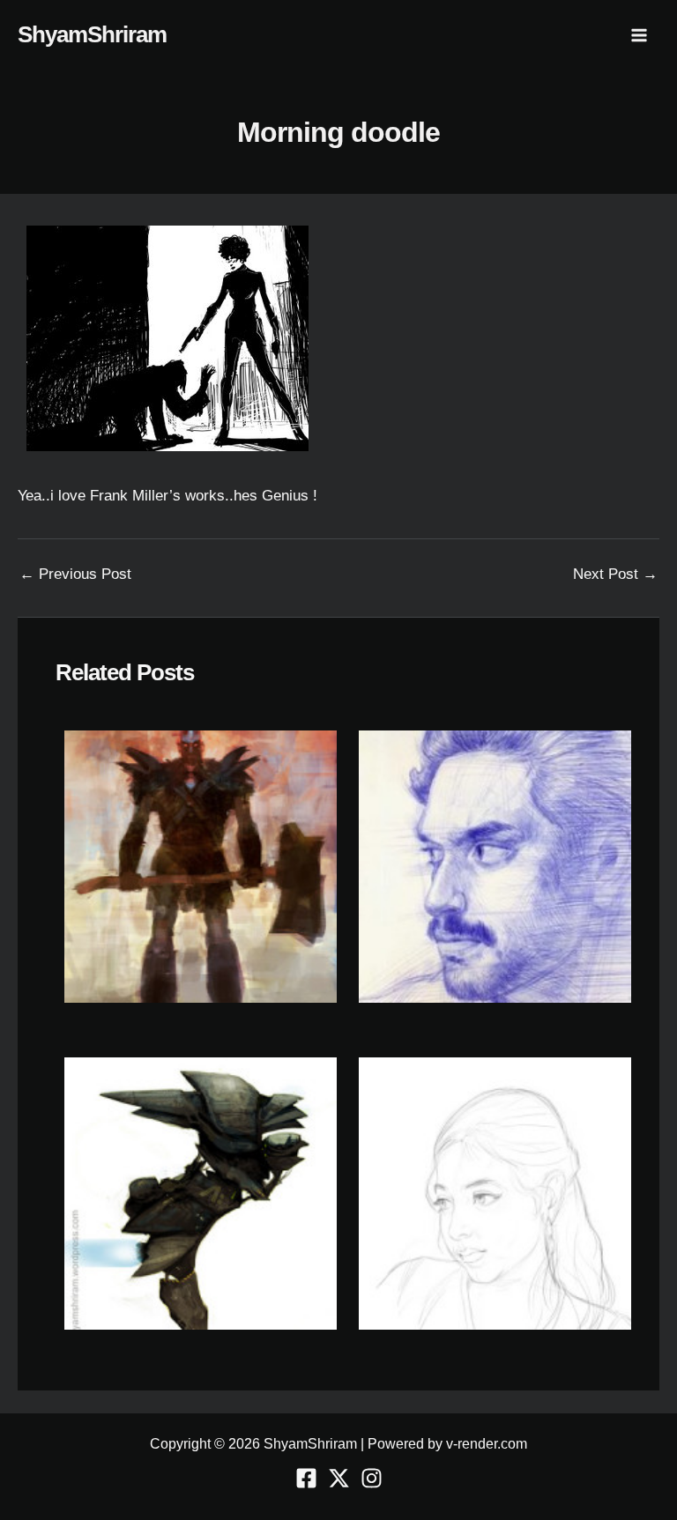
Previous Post (75, 574)
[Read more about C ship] (201, 1192)
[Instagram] (372, 1478)
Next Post (615, 574)
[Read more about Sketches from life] (495, 1192)
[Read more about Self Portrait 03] (495, 865)
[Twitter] (339, 1478)
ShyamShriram (92, 34)
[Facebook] (306, 1478)
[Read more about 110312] (201, 865)
